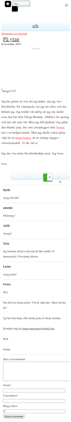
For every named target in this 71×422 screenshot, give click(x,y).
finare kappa (23, 137)
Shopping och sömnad (14, 33)
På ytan (11, 38)
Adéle (6, 225)
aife (35, 25)
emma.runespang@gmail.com (38, 328)
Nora (6, 243)
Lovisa (7, 266)
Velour (60, 127)
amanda (8, 207)
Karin (6, 190)
